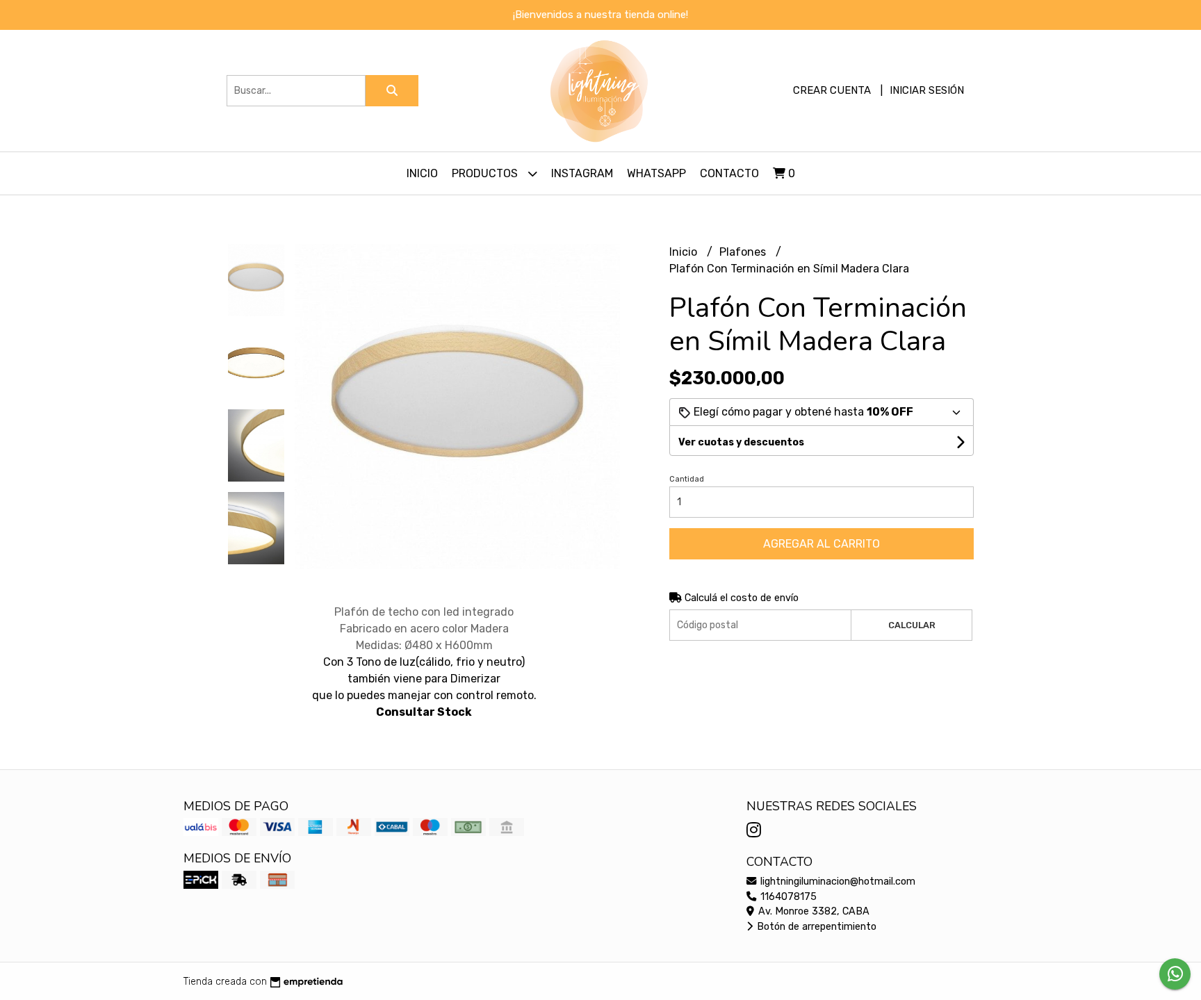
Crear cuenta (832, 90)
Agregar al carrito (821, 543)
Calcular (912, 625)
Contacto (729, 173)
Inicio (422, 173)
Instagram (582, 173)
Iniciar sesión (927, 90)
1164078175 (787, 897)
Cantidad (686, 479)
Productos (486, 173)
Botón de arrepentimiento (815, 927)
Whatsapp (656, 173)
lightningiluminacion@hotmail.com (836, 881)
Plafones (744, 252)
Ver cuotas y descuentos (741, 442)
